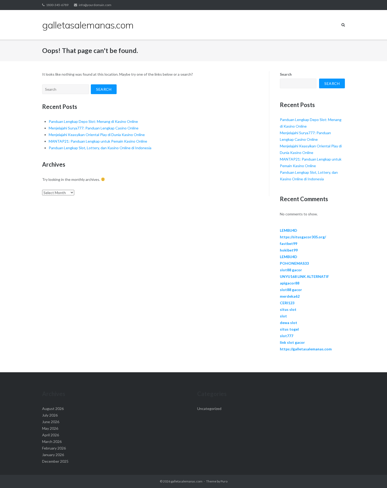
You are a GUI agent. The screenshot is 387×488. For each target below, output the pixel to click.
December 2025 (55, 461)
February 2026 (54, 448)
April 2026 (50, 435)
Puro (224, 481)
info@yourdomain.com (95, 5)
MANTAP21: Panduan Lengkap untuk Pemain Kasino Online (98, 141)
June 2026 (50, 421)
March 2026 (52, 441)
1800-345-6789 (57, 5)
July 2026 (50, 415)
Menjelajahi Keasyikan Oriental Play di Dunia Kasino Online (97, 134)
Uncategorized (209, 408)
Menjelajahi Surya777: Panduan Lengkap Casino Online (93, 128)
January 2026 (53, 454)
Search (286, 74)
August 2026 (53, 408)
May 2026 (50, 428)
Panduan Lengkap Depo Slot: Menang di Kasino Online (93, 121)
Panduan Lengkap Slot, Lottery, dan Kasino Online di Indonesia (100, 148)
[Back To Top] (374, 475)
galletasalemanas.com (186, 481)
